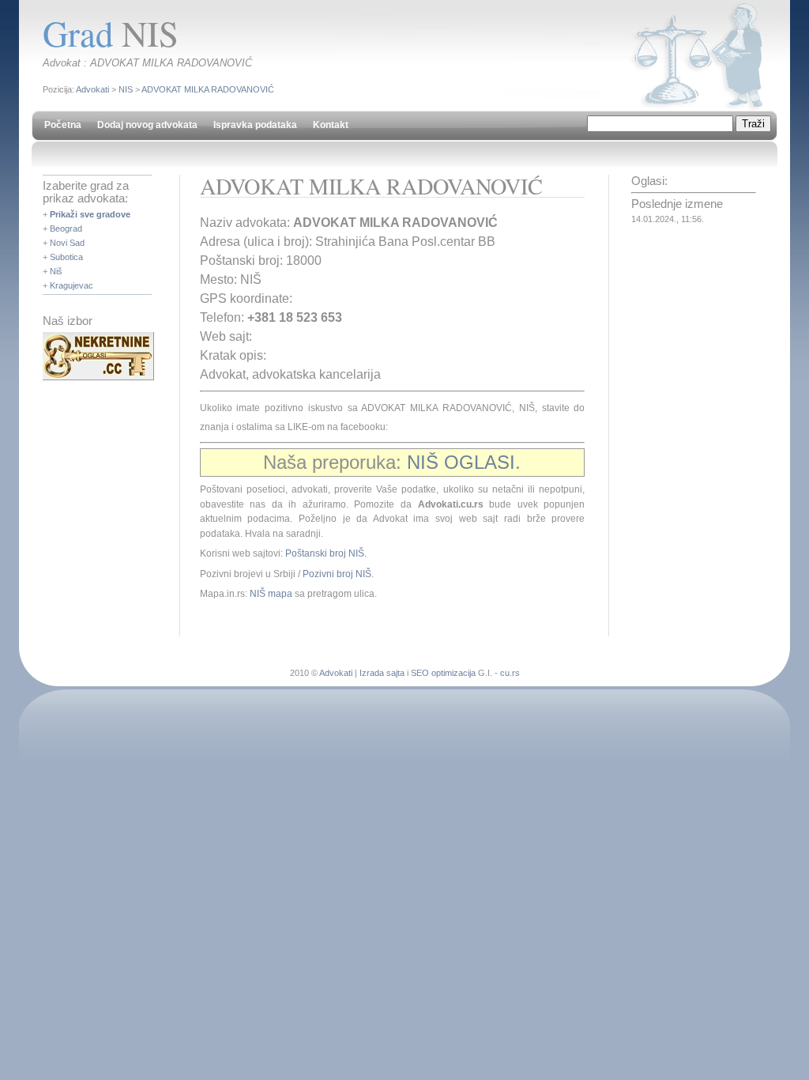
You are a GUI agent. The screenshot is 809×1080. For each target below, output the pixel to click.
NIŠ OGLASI (461, 462)
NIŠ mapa (271, 593)
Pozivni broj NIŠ (337, 574)
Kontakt (330, 124)
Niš (56, 271)
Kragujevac (71, 285)
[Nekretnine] (98, 377)
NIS (126, 89)
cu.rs (510, 673)
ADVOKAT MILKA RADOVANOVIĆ (207, 89)
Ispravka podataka (255, 124)
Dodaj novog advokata (147, 124)
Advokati (92, 89)
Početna (62, 124)
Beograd (66, 228)
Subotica (66, 257)
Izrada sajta (381, 673)
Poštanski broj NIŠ (324, 553)
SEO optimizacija (443, 673)
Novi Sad (67, 242)
